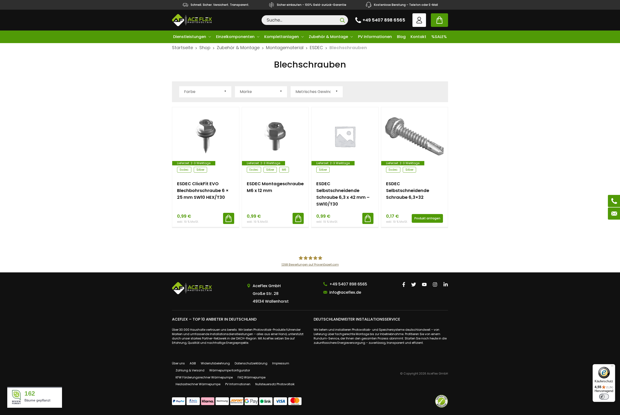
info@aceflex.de (345, 292)
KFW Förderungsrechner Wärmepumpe (204, 377)
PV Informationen (375, 36)
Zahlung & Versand (190, 370)
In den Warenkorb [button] (228, 218)
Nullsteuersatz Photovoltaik (274, 384)
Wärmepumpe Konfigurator (229, 370)
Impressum (280, 363)
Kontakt (418, 36)
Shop (204, 48)
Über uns (178, 363)
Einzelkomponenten (235, 36)
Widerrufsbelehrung (215, 363)
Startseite (182, 48)
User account (419, 20)
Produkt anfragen (427, 218)
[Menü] (612, 367)
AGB (193, 363)
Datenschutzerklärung (251, 363)
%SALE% (439, 36)
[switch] (604, 397)
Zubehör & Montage (328, 36)
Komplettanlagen (281, 36)
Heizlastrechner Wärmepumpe (198, 384)
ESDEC (316, 48)
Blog (401, 36)
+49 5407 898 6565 (384, 20)
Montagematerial (284, 48)
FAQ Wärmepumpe (251, 377)
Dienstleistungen (189, 36)
